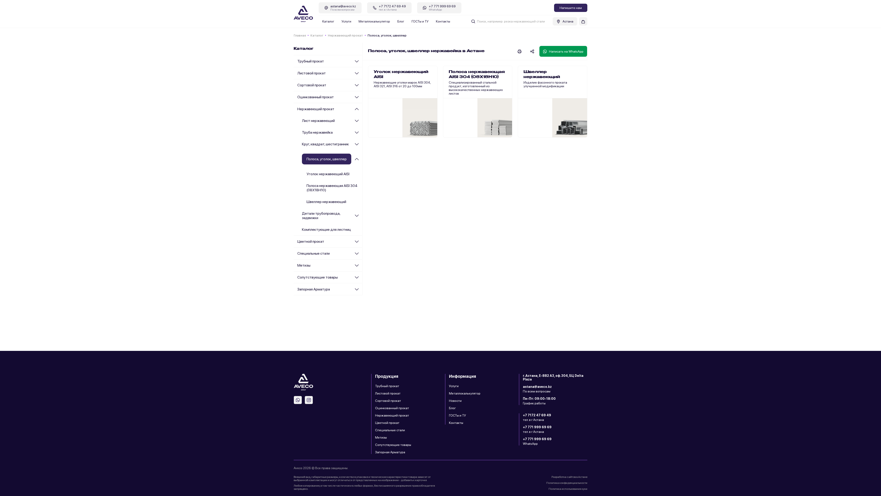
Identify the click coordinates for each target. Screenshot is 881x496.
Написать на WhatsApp (566, 51)
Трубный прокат (310, 61)
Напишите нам (571, 8)
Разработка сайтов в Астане (569, 477)
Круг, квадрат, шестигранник (325, 144)
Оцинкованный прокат (315, 97)
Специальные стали (313, 253)
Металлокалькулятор (374, 21)
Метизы (303, 265)
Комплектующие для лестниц (326, 229)
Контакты (443, 21)
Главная (300, 35)
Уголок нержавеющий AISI (328, 174)
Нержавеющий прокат (345, 35)
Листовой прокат (311, 73)
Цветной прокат (310, 241)
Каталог (328, 21)
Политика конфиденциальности (566, 483)
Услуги (346, 21)
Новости (455, 401)
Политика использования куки (568, 488)
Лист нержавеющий (318, 120)
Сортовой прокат (311, 85)
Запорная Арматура (313, 289)
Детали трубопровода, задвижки (321, 215)
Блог (400, 21)
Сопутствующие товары (317, 277)
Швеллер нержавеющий (326, 202)
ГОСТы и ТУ (420, 21)
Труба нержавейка (317, 132)
